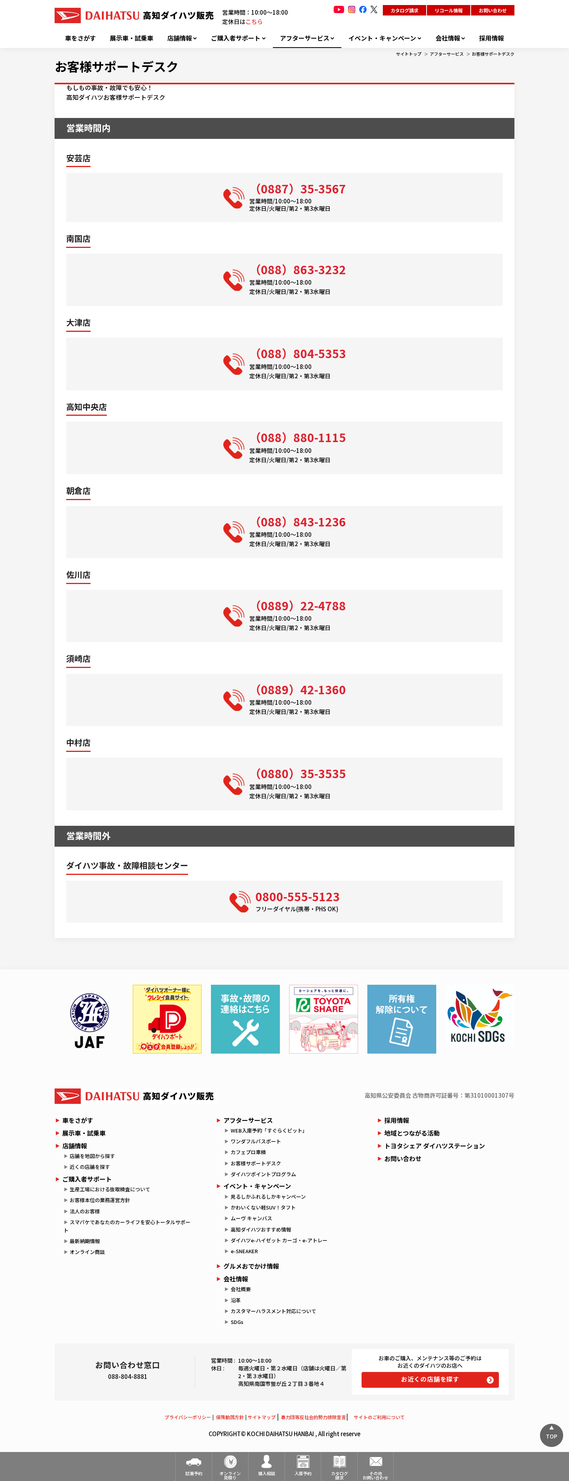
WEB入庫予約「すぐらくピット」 (269, 1130)
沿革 (236, 1300)
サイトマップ (262, 1417)
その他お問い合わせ (375, 1475)
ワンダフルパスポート (256, 1141)
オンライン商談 (87, 1252)
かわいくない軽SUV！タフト (263, 1207)
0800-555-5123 (297, 896)
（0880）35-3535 (297, 773)
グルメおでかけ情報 (251, 1266)
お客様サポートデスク (493, 54)
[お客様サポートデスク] (245, 1019)
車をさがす (80, 38)
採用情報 (491, 38)
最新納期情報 (85, 1241)
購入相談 (266, 1473)
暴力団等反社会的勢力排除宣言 (313, 1417)
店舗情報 (179, 38)
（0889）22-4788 (297, 605)
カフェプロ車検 (248, 1152)
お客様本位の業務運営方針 (100, 1200)
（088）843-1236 (297, 521)
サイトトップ (409, 54)
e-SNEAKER (244, 1251)
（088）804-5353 (297, 353)
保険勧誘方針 (230, 1417)
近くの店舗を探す (90, 1166)
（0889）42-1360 (297, 689)
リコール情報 (449, 10)
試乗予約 (193, 1473)
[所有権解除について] (401, 1019)
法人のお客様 (85, 1211)
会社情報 (447, 38)
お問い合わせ (493, 10)
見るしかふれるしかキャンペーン (268, 1196)
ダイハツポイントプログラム (263, 1174)
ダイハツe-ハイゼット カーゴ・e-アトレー (279, 1240)
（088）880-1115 (297, 437)
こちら (254, 21)
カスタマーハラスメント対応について (273, 1311)
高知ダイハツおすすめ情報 (261, 1229)
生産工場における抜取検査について (110, 1189)
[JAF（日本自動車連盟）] (89, 1019)
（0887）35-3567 (297, 188)
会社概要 (241, 1289)
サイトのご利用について (379, 1417)
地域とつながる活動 (412, 1133)
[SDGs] (480, 1015)
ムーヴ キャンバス (251, 1218)
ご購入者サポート (236, 38)
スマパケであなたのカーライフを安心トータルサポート (126, 1226)
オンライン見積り (230, 1475)
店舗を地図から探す (92, 1156)
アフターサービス (304, 38)
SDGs (237, 1322)
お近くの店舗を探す (430, 1379)
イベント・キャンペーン (382, 38)
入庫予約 (303, 1473)
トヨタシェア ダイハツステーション (434, 1145)
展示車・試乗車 (131, 38)
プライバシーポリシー (188, 1417)
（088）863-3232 (297, 269)
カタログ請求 (404, 10)
